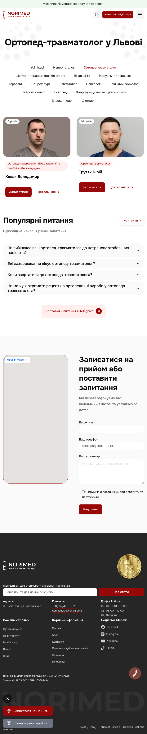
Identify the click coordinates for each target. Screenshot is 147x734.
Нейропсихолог (33, 92)
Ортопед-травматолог (100, 67)
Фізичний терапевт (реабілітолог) (40, 76)
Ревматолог (68, 84)
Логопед (60, 92)
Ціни (6, 656)
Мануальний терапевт (115, 76)
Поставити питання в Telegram (69, 311)
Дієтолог (88, 101)
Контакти (130, 220)
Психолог (93, 84)
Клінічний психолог (124, 84)
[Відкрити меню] (140, 14)
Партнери (58, 662)
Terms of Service (109, 727)
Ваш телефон (88, 439)
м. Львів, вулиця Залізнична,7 (22, 606)
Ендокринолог (62, 101)
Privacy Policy (87, 727)
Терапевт (15, 84)
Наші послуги (11, 635)
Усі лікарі (37, 67)
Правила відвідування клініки (70, 648)
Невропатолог (63, 67)
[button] (73, 250)
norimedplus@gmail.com (67, 610)
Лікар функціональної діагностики (101, 92)
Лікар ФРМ (82, 76)
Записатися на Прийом (30, 711)
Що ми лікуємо (12, 629)
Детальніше (47, 192)
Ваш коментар (89, 456)
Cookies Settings (133, 727)
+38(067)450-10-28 (64, 606)
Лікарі (7, 649)
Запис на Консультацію (118, 14)
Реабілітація (10, 642)
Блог (55, 635)
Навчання (58, 655)
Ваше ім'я (86, 422)
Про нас (57, 628)
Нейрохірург (40, 84)
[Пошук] (97, 14)
